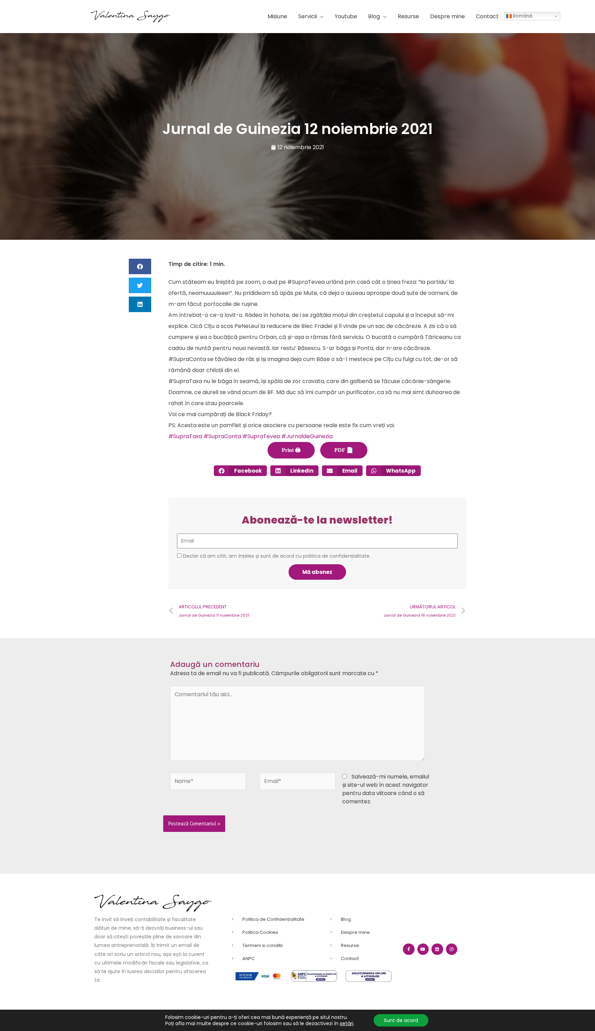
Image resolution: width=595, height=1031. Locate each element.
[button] (311, 17)
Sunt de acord (401, 1020)
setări (346, 1023)
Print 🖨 (291, 450)
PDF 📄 (343, 450)
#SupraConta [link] (222, 436)
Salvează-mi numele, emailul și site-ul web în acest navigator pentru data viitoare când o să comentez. (385, 789)
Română (522, 16)
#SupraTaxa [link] (185, 436)
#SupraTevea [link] (261, 436)
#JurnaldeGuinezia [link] (307, 436)
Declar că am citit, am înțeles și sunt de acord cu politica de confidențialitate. (276, 556)
